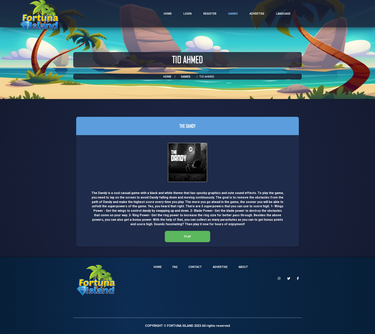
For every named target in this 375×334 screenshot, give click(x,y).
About (243, 266)
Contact (195, 266)
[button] (187, 236)
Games (233, 13)
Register (209, 13)
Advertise (256, 13)
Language (283, 13)
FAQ (175, 266)
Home (168, 13)
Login (187, 13)
